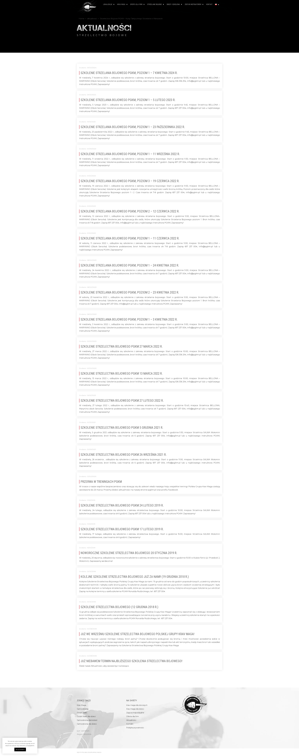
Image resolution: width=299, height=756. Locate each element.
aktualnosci (92, 18)
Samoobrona (82, 709)
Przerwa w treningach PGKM (101, 482)
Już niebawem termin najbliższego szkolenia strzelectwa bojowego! (131, 661)
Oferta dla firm (136, 4)
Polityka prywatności (135, 728)
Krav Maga (121, 4)
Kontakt (209, 4)
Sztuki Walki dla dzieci (86, 716)
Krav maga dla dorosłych (136, 705)
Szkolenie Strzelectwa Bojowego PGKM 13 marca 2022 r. (122, 373)
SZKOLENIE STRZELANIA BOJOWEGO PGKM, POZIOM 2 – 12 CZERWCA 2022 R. (130, 211)
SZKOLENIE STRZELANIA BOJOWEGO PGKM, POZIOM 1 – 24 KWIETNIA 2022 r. (130, 265)
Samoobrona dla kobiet (87, 720)
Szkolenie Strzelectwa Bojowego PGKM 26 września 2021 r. (124, 455)
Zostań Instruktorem (193, 4)
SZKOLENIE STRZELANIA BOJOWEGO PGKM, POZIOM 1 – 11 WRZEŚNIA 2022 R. (130, 154)
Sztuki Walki (82, 713)
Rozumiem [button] (20, 749)
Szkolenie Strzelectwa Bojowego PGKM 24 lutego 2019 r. (122, 505)
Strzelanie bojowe (154, 4)
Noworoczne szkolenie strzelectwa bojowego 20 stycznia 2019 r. (129, 553)
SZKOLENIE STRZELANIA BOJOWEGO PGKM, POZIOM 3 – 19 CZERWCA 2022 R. (130, 181)
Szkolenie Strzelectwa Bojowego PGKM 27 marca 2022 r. (122, 346)
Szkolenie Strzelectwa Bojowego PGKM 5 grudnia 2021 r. (122, 427)
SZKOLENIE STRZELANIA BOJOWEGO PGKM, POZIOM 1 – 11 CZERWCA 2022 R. (130, 238)
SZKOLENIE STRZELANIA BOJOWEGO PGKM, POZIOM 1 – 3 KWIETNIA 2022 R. (129, 319)
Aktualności (131, 720)
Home (81, 18)
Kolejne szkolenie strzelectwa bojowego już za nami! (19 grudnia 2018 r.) (135, 577)
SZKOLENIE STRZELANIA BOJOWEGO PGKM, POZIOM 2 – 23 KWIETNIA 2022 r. (130, 292)
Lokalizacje (107, 4)
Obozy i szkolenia (173, 4)
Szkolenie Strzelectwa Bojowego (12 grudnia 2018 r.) (119, 607)
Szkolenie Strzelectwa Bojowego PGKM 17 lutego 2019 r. (122, 529)
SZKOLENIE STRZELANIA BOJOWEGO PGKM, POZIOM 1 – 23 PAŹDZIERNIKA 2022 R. (133, 127)
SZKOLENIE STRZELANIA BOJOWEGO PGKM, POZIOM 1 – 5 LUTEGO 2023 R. (128, 100)
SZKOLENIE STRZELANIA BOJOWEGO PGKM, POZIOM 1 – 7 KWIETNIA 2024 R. (129, 73)
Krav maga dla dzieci (135, 709)
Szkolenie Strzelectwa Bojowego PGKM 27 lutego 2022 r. (122, 400)
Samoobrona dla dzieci (87, 724)
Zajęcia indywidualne (135, 713)
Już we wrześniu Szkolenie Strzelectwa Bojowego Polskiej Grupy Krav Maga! (137, 634)
